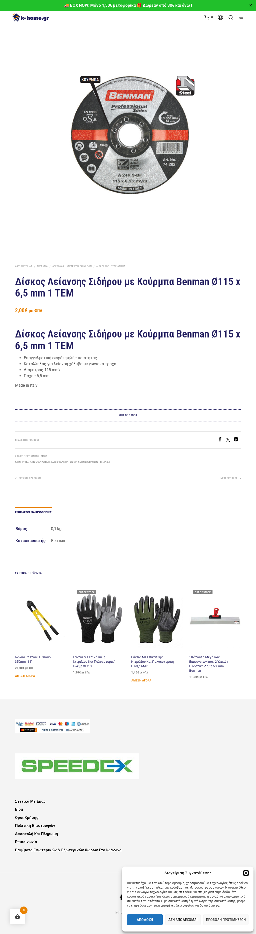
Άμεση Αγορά (25, 676)
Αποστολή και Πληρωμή (36, 834)
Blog (19, 809)
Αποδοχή (145, 920)
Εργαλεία (42, 266)
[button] (246, 873)
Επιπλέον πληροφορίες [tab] (33, 512)
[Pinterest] (237, 440)
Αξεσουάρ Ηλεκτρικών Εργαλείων (72, 266)
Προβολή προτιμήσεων (226, 920)
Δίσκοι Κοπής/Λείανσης (111, 266)
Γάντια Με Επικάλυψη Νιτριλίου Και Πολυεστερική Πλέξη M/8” (152, 661)
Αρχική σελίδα (23, 266)
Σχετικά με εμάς (30, 801)
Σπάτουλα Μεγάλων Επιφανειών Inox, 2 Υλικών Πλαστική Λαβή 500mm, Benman (208, 664)
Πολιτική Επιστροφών (35, 825)
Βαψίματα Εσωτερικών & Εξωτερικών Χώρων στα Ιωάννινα (68, 850)
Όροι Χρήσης (26, 817)
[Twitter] (230, 440)
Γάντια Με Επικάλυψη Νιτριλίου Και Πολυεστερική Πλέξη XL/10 (94, 661)
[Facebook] (222, 440)
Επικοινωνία (26, 842)
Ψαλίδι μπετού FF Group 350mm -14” (33, 659)
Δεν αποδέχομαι (183, 920)
